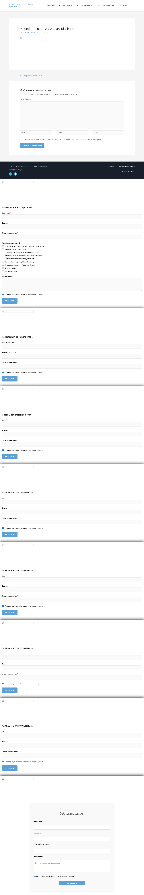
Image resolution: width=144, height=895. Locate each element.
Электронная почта (10, 233)
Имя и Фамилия (8, 342)
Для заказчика (83, 5)
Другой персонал (11, 271)
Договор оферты (128, 171)
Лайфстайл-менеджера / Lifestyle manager (20, 262)
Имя (4, 420)
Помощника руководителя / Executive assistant (22, 252)
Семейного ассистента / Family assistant (19, 259)
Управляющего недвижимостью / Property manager (23, 255)
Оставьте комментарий (29, 32)
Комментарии (7, 276)
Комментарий (26, 100)
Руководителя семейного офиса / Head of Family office (24, 246)
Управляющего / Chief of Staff (16, 249)
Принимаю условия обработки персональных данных (24, 294)
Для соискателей (105, 5)
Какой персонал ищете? (11, 243)
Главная (51, 5)
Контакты (125, 5)
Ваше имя (6, 213)
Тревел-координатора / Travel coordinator (20, 265)
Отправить (9, 301)
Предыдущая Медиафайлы (29, 75)
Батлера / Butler (10, 268)
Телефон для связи (9, 352)
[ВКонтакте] (10, 174)
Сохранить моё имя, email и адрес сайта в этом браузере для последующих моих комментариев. (62, 139)
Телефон (5, 223)
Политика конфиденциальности (122, 167)
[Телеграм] (15, 174)
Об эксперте (65, 5)
